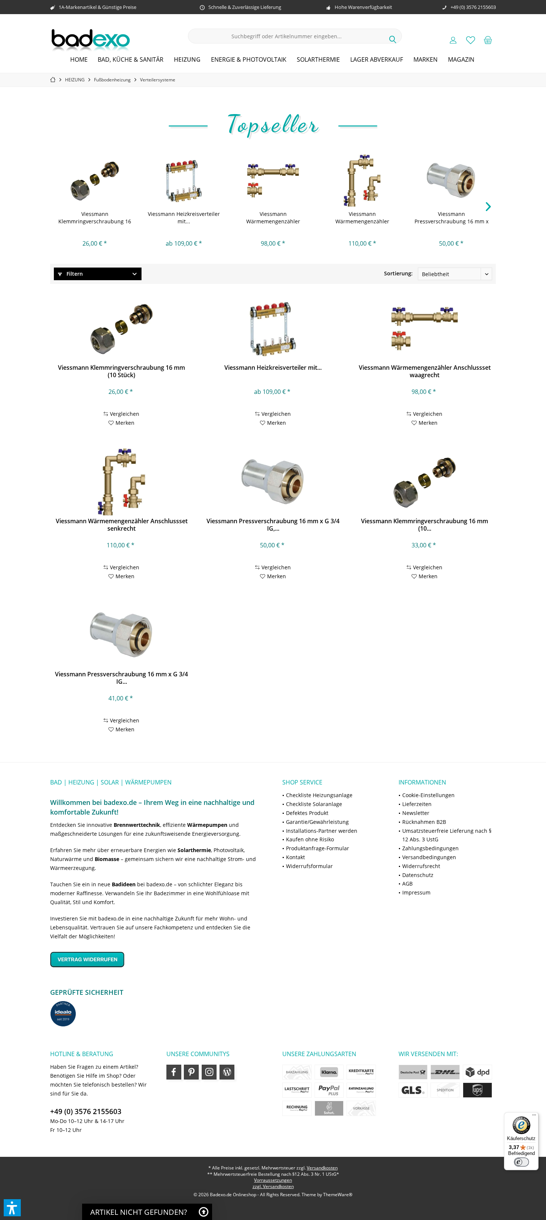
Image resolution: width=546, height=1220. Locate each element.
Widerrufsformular (309, 866)
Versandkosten (322, 1168)
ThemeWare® (337, 1194)
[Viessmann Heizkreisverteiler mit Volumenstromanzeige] (184, 181)
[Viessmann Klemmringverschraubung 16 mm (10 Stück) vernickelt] (424, 482)
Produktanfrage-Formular (317, 848)
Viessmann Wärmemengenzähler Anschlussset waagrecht (273, 217)
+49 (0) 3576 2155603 (85, 1111)
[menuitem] (488, 39)
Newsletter (415, 812)
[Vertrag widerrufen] (157, 959)
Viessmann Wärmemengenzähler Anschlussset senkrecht (362, 217)
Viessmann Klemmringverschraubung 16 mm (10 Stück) (94, 217)
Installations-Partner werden (321, 830)
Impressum (416, 892)
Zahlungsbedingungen (430, 848)
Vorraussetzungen (273, 1180)
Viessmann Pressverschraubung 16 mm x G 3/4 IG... (121, 677)
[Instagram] (209, 1072)
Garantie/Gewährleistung (317, 821)
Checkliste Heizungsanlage (319, 795)
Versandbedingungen (429, 857)
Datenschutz (417, 874)
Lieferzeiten (417, 804)
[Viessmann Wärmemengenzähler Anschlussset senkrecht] (362, 181)
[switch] (521, 1162)
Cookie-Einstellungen (428, 795)
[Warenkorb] (488, 39)
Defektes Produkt (307, 812)
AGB (407, 883)
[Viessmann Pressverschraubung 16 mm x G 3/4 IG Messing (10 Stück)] (121, 635)
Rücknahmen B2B (424, 821)
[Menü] (534, 1116)
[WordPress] (227, 1072)
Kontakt (295, 857)
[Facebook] (173, 1072)
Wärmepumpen (207, 824)
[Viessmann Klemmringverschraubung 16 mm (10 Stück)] (95, 181)
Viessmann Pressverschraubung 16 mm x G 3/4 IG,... (451, 217)
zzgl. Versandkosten (273, 1186)
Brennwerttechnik (137, 824)
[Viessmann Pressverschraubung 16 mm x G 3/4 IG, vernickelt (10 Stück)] (451, 181)
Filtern (74, 273)
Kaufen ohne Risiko (310, 839)
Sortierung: (398, 273)
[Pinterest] (191, 1072)
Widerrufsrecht (421, 866)
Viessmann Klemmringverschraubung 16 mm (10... (424, 524)
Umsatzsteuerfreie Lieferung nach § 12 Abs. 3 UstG (446, 835)
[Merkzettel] (470, 39)
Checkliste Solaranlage (314, 804)
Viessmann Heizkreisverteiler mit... (184, 217)
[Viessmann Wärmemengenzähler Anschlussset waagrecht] (273, 181)
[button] (12, 1207)
